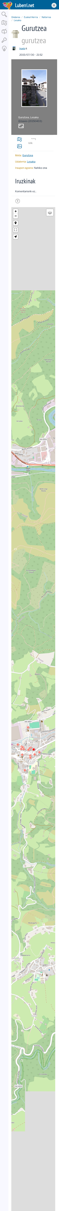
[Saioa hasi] (4, 42)
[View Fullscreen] (15, 229)
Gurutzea (27, 155)
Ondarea (15, 17)
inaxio (22, 48)
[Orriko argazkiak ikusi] (19, 146)
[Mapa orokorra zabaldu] (4, 25)
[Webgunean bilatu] (4, 17)
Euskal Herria (31, 17)
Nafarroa (46, 17)
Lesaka (17, 20)
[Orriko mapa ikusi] (19, 139)
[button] (34, 754)
